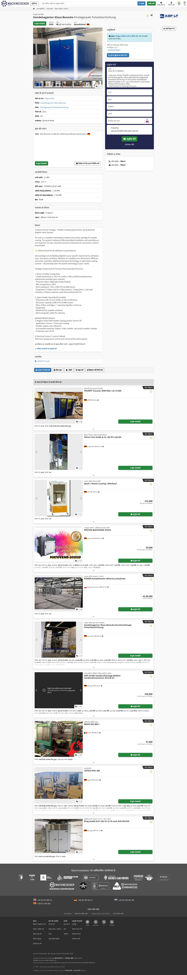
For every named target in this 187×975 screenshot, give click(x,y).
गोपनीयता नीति (129, 144)
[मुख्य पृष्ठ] (34, 9)
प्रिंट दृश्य (58, 370)
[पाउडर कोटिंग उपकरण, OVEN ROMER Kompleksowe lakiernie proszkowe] (59, 593)
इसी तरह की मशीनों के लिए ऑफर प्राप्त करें (124, 131)
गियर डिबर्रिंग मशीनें (118, 914)
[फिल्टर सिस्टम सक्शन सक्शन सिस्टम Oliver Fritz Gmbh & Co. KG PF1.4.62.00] (59, 452)
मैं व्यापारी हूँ (114, 128)
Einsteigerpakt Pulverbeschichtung (54, 107)
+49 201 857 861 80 (126, 900)
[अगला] (100, 58)
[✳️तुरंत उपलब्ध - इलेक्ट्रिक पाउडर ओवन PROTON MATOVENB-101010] (59, 545)
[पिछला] (35, 58)
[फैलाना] (93, 429)
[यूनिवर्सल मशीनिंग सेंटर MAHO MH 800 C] (59, 739)
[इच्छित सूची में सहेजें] (147, 15)
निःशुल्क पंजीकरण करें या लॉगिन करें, (127, 36)
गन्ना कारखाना (67, 914)
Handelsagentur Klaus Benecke (53, 103)
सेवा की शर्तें (77, 970)
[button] (185, 3)
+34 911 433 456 (43, 903)
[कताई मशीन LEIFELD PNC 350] (59, 785)
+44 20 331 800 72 (44, 900)
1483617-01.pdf (43, 361)
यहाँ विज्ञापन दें (170, 28)
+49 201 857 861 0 (85, 900)
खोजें (142, 3)
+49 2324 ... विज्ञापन (118, 161)
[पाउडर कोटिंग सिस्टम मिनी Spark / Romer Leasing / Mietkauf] (59, 498)
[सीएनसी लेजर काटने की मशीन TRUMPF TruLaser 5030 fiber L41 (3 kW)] (59, 405)
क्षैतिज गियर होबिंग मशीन (81, 914)
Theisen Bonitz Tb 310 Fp (100, 914)
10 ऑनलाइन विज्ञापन (113, 50)
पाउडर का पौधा (49, 98)
